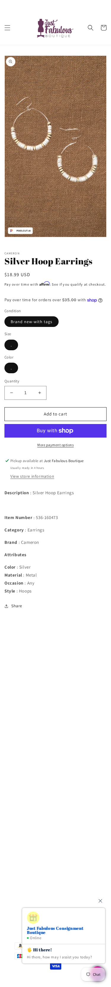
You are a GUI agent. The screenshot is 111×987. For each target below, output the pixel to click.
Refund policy (25, 747)
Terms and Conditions (33, 694)
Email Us (21, 862)
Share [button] (16, 605)
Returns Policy (25, 733)
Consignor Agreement (33, 680)
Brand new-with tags (31, 321)
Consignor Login (27, 667)
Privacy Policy (25, 707)
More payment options (55, 445)
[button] (7, 27)
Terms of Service (27, 720)
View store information (32, 476)
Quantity (11, 381)
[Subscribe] (92, 897)
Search (18, 654)
